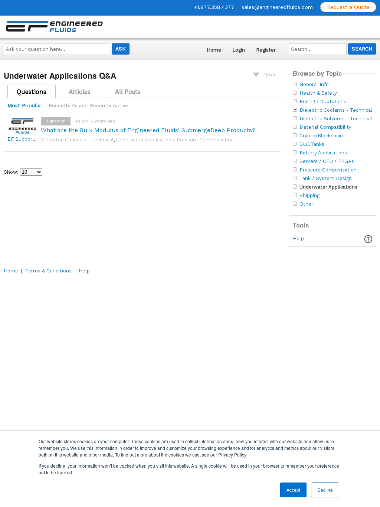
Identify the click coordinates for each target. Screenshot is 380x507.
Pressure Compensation (205, 140)
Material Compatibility (325, 127)
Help (298, 238)
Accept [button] (293, 490)
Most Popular (24, 105)
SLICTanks (311, 144)
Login (238, 50)
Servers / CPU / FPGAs (326, 161)
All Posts (128, 91)
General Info (314, 84)
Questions (31, 91)
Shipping (309, 195)
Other (306, 204)
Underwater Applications (145, 140)
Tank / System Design (325, 178)
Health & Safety (318, 93)
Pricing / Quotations (322, 101)
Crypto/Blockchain (321, 135)
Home (214, 50)
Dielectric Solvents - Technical (335, 118)
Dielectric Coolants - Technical (77, 140)
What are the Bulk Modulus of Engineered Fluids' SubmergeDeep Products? (148, 130)
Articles (80, 91)
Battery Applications (323, 153)
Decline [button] (325, 490)
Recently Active (109, 105)
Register (266, 50)
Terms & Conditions (48, 271)
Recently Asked (67, 105)
